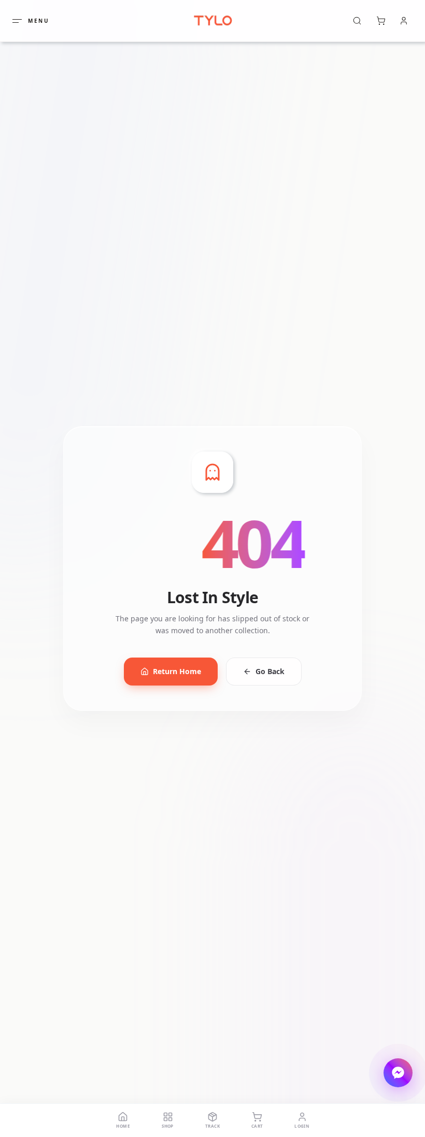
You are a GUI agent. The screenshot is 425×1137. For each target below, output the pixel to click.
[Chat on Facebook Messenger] (398, 1072)
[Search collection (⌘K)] (357, 21)
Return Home (177, 671)
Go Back (270, 671)
